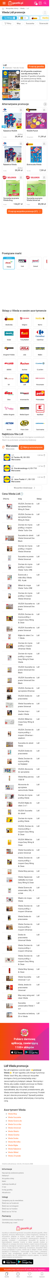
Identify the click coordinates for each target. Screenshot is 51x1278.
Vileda (22, 8)
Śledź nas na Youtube (9, 1209)
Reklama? (5, 1176)
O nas (4, 1187)
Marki (4, 1181)
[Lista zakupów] (40, 3)
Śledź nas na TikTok (9, 1212)
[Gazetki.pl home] (16, 3)
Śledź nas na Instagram (10, 1206)
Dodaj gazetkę (7, 1190)
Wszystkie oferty (12, 8)
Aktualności (6, 1192)
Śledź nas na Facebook (10, 1203)
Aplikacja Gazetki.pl (9, 1184)
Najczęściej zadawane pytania (13, 1173)
